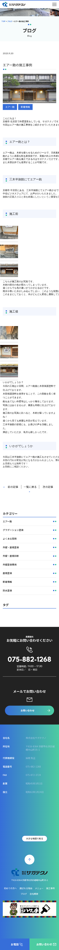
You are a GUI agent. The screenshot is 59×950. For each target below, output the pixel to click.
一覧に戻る (30, 487)
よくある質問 (10, 538)
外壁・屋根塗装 (11, 547)
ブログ (9, 21)
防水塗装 (7, 590)
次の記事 (48, 487)
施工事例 (50, 888)
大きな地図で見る (34, 838)
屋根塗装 (7, 573)
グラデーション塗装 (13, 530)
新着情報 (25, 106)
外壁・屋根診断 (11, 555)
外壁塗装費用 (10, 564)
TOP (3, 21)
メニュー (39, 888)
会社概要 (34, 893)
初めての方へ (10, 888)
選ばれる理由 (26, 888)
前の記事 (13, 487)
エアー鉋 (9, 106)
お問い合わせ (27, 710)
